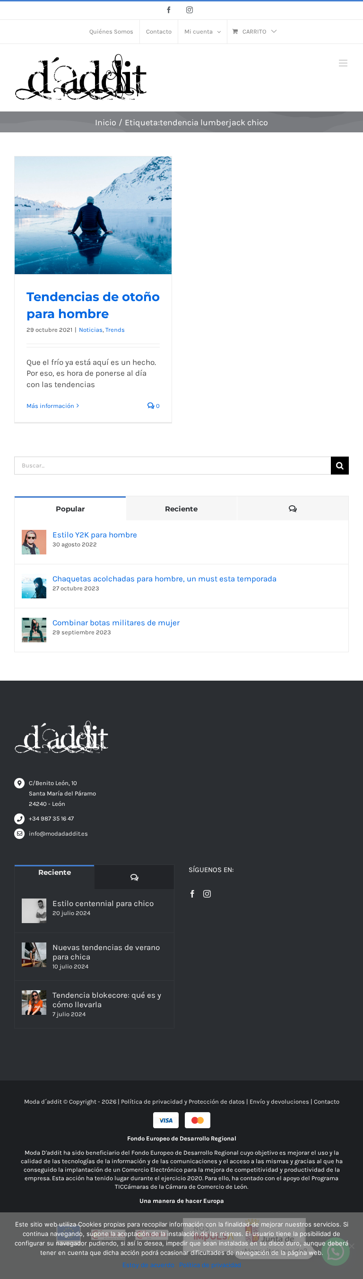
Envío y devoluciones (279, 1101)
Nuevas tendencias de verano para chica (106, 951)
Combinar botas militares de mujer (116, 622)
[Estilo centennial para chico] (34, 911)
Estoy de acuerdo (148, 1265)
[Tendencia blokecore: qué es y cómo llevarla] (34, 1002)
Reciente (181, 508)
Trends (115, 329)
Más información (50, 405)
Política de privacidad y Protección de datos (183, 1101)
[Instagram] (207, 894)
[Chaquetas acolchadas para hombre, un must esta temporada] (34, 579)
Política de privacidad (210, 1265)
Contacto (326, 1101)
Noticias (91, 329)
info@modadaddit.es (58, 833)
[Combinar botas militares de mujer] (34, 623)
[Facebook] (192, 894)
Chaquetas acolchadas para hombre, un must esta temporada (164, 578)
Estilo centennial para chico (103, 903)
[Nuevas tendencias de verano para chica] (34, 954)
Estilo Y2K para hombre (94, 534)
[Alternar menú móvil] (344, 63)
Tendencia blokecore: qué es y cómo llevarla (106, 999)
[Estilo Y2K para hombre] (34, 535)
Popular (70, 508)
